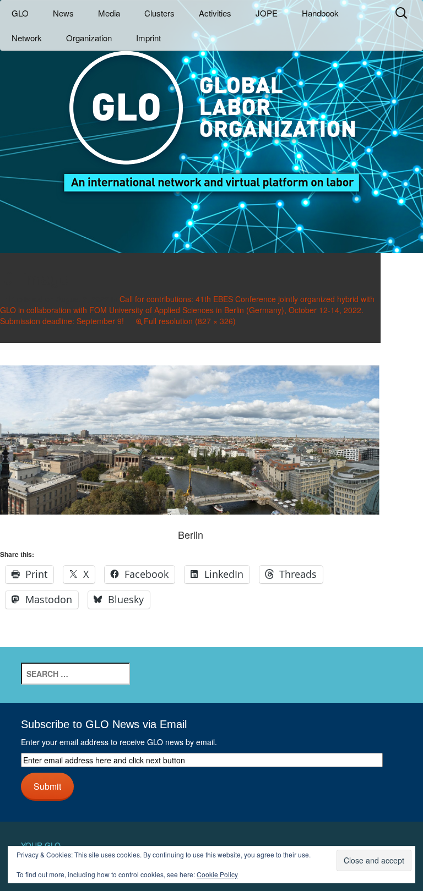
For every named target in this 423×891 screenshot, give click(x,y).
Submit (47, 786)
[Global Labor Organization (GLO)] (211, 113)
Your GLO (41, 845)
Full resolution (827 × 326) (190, 320)
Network (27, 37)
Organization (89, 37)
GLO (20, 13)
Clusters (159, 13)
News (63, 13)
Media (109, 13)
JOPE (267, 13)
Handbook (320, 13)
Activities (215, 13)
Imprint (148, 37)
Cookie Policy (217, 874)
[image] (190, 438)
